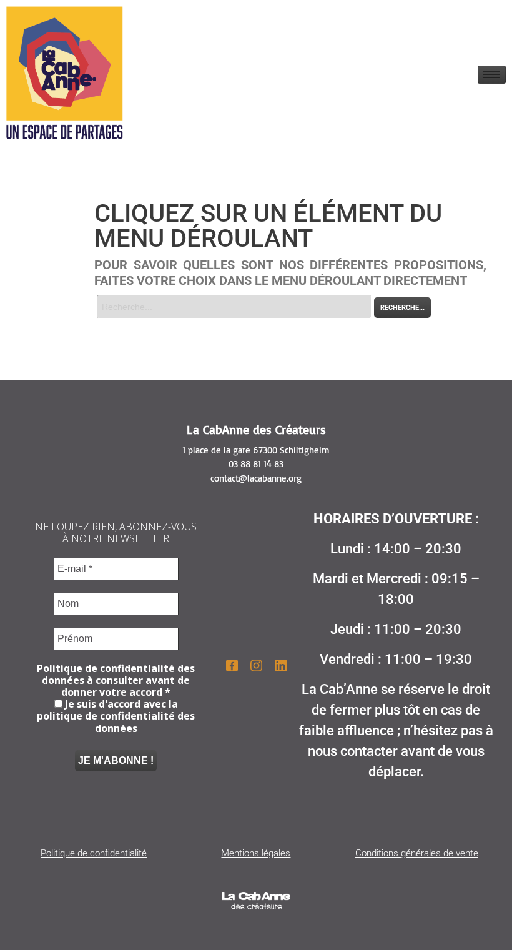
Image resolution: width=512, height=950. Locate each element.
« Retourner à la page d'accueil (152, 325)
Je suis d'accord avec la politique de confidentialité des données (116, 716)
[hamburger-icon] (492, 75)
